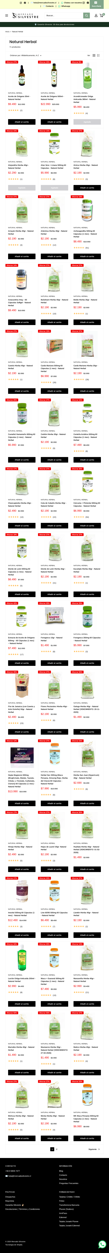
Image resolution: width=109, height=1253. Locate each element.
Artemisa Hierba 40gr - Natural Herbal (54, 232)
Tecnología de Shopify (13, 1245)
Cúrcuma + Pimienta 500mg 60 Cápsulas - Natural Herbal (87, 504)
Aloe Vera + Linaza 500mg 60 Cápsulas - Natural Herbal (53, 166)
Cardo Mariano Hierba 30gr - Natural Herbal (86, 367)
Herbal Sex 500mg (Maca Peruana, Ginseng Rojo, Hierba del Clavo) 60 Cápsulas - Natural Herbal (54, 779)
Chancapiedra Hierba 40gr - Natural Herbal (20, 504)
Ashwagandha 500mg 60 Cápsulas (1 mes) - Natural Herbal (85, 234)
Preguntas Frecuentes (68, 1183)
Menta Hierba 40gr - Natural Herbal (53, 1117)
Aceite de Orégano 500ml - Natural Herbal (52, 97)
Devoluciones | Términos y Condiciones (22, 1209)
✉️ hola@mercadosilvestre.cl (43, 3)
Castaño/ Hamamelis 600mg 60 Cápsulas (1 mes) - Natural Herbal (21, 437)
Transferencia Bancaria (69, 1205)
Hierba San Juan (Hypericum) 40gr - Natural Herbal (86, 776)
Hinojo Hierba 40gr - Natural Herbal (20, 848)
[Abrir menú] (6, 15)
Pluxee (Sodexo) (66, 1209)
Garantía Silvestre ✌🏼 (14, 1205)
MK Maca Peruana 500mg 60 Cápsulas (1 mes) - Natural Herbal (86, 1119)
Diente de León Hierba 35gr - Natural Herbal (53, 570)
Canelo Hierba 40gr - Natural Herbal (20, 367)
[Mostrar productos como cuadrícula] (94, 55)
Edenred (62, 1217)
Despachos (10, 1197)
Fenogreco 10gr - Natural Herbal (51, 639)
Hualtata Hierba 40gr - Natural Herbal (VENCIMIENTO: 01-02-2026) (87, 849)
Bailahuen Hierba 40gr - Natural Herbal (54, 301)
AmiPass (63, 1213)
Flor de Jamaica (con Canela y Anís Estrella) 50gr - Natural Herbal (21, 709)
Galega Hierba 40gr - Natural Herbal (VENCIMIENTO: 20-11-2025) (87, 709)
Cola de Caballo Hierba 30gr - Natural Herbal (53, 504)
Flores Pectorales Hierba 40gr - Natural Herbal (54, 707)
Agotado (87, 122)
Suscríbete (96, 6)
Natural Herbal (17, 32)
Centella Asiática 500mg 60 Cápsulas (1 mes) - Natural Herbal (85, 437)
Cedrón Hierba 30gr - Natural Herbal (53, 435)
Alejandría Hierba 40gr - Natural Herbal (18, 166)
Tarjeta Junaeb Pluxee (68, 1221)
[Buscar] (86, 15)
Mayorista (9, 1201)
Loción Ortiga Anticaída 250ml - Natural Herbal (21, 979)
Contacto (63, 1175)
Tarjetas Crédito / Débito (69, 1197)
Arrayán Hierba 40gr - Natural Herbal (21, 232)
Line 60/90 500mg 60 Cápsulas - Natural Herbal (54, 914)
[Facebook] (25, 3)
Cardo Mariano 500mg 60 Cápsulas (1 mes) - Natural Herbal (52, 368)
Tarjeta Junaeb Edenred (69, 1225)
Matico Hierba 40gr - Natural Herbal (86, 1048)
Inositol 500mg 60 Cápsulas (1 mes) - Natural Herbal (21, 914)
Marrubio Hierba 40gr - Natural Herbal (21, 1048)
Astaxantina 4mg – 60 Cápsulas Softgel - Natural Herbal (19, 302)
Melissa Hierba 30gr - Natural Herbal (21, 1117)
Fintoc (61, 1201)
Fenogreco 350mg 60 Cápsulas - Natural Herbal (87, 639)
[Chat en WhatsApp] (102, 1244)
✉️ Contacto (48, 6)
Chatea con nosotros (73, 3)
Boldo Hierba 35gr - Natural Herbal (85, 301)
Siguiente (93, 1149)
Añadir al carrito (22, 122)
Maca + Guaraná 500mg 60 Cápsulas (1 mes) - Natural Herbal (52, 981)
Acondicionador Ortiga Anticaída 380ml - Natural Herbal (85, 99)
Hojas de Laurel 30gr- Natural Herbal (53, 848)
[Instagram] (21, 3)
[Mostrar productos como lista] (98, 55)
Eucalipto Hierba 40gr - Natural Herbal (87, 570)
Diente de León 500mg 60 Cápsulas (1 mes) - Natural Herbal (20, 572)
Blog (61, 1171)
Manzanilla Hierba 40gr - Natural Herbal (84, 979)
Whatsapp (65, 6)
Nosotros (63, 1179)
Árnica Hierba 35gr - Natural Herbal (86, 166)
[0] (101, 15)
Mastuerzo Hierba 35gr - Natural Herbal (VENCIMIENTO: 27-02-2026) (54, 1050)
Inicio (7, 32)
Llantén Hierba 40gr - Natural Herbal (86, 914)
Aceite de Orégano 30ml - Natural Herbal (19, 97)
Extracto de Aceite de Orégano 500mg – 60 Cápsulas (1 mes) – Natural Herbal (21, 640)
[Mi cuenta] (96, 15)
